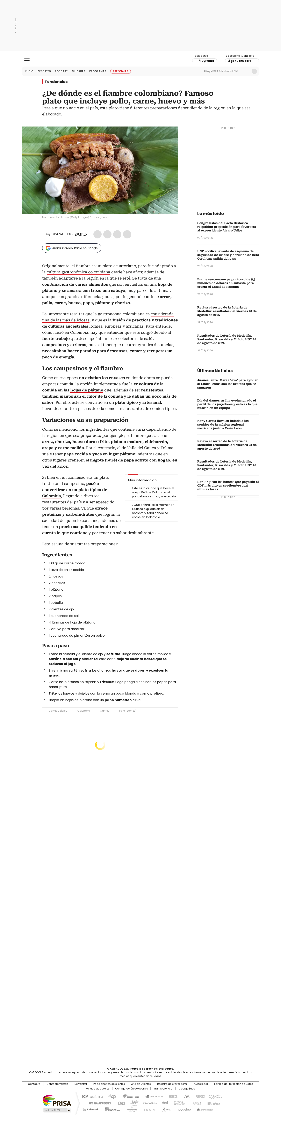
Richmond (90, 1108)
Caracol (215, 1096)
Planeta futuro (196, 1103)
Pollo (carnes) (127, 710)
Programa (206, 61)
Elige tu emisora (240, 61)
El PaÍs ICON (148, 1108)
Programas (97, 71)
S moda (166, 1108)
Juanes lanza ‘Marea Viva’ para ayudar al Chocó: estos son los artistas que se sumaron (227, 383)
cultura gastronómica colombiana (78, 272)
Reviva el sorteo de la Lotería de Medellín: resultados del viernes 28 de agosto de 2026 (227, 311)
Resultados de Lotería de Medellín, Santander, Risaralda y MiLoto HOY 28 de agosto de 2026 (226, 339)
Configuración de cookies (131, 1088)
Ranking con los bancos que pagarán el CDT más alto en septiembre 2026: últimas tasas (228, 485)
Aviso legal (201, 1084)
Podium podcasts (130, 1108)
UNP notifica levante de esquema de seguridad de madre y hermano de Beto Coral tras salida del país (228, 255)
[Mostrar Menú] (27, 58)
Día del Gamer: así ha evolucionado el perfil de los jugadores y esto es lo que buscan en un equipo (227, 404)
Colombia (83, 710)
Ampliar (170, 135)
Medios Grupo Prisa (57, 1110)
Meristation (204, 1108)
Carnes (104, 710)
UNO (120, 1103)
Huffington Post (98, 1103)
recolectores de (133, 338)
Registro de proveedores (172, 1084)
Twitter (107, 234)
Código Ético (187, 1088)
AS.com (186, 1096)
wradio (132, 1103)
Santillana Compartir (152, 1096)
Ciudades (78, 71)
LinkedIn (117, 234)
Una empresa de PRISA (57, 1100)
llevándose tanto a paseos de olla (73, 408)
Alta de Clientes (141, 1084)
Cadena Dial (164, 1103)
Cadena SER (172, 1096)
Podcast (61, 71)
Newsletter (245, 71)
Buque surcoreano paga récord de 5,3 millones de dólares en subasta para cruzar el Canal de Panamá (226, 283)
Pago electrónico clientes (109, 1084)
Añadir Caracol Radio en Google (75, 248)
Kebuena (213, 1103)
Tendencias (56, 81)
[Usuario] (254, 71)
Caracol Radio (140, 58)
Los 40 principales (110, 1096)
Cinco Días (148, 1103)
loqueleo (184, 1108)
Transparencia (163, 1088)
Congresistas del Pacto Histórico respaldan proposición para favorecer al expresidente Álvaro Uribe (226, 226)
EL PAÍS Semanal (178, 1103)
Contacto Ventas (57, 1084)
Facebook (97, 234)
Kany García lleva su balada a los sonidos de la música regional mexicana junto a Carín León (223, 424)
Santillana (129, 1096)
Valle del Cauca (141, 448)
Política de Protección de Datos (233, 1084)
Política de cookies (97, 1088)
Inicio (29, 71)
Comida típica (58, 710)
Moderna (111, 1108)
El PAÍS (92, 1096)
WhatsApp (127, 234)
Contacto (34, 1084)
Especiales (120, 71)
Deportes (44, 71)
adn (199, 1096)
